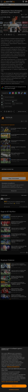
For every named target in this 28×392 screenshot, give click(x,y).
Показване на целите (14, 389)
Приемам (14, 386)
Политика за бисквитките (13, 366)
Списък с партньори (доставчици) (9, 381)
